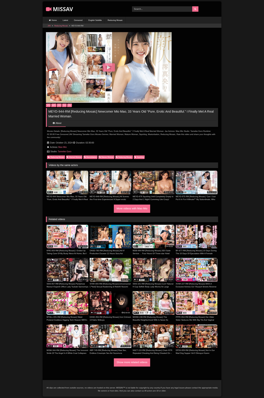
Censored (78, 20)
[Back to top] (255, 390)
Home (54, 20)
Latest (65, 20)
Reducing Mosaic (115, 20)
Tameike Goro (64, 151)
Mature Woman (107, 157)
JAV (49, 26)
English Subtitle (95, 20)
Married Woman (75, 157)
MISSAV (62, 9)
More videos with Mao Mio (132, 208)
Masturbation (91, 157)
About (58, 123)
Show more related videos (132, 362)
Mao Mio (62, 147)
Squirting (140, 157)
